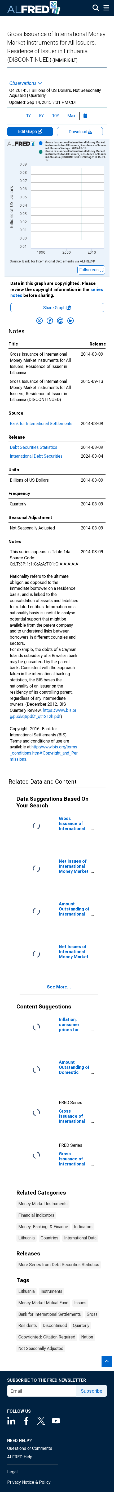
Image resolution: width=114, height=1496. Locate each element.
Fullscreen (89, 269)
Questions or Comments (29, 1448)
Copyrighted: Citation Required (46, 1337)
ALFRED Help (19, 1456)
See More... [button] (59, 987)
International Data (80, 1237)
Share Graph (55, 307)
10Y (55, 115)
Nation (87, 1337)
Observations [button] (23, 83)
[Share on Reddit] (60, 320)
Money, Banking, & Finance (43, 1226)
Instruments (51, 1291)
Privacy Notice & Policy (29, 1482)
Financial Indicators (36, 1215)
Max (71, 115)
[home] (34, 8)
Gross (92, 1314)
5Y (41, 115)
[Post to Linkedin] (70, 320)
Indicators (83, 1226)
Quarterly (81, 1325)
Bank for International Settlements (41, 423)
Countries (49, 1237)
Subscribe (91, 1391)
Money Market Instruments (43, 1203)
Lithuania (26, 1237)
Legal (12, 1471)
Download (78, 131)
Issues (80, 1302)
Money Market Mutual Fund (43, 1302)
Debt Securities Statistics (33, 447)
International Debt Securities (36, 456)
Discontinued (55, 1325)
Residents (27, 1325)
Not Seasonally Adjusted (40, 1348)
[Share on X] (39, 320)
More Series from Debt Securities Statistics (58, 1264)
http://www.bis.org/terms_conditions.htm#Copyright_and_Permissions (44, 753)
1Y (28, 115)
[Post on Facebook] (50, 320)
